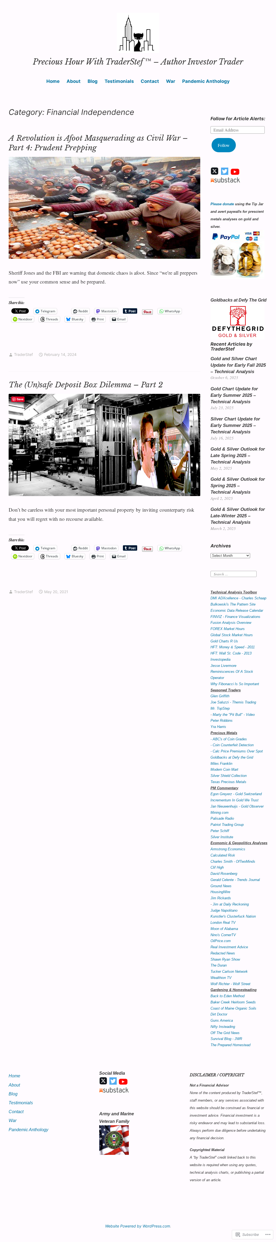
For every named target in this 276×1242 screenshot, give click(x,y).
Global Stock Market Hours (232, 635)
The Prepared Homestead (230, 1045)
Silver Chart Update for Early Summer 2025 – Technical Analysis (235, 425)
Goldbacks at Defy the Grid (232, 757)
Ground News (221, 886)
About (74, 81)
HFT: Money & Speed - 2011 (233, 647)
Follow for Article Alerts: (238, 118)
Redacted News (223, 953)
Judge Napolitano (224, 910)
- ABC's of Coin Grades (229, 739)
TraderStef (23, 354)
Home (53, 81)
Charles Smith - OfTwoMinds (233, 861)
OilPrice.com (221, 941)
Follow (224, 145)
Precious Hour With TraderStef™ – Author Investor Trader (138, 62)
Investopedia (220, 659)
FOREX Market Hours (228, 629)
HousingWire (220, 892)
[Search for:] (234, 574)
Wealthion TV (221, 978)
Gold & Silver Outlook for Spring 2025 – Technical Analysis (238, 486)
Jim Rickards (221, 898)
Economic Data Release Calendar (237, 610)
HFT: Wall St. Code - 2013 (231, 653)
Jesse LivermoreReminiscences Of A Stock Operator (232, 672)
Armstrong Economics (228, 849)
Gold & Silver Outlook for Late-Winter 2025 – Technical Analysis (238, 516)
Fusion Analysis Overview (231, 623)
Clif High (217, 867)
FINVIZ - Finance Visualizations (235, 617)
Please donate (222, 204)
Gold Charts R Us (224, 641)
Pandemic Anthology (206, 81)
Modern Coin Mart (224, 769)
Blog (93, 81)
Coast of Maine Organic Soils (233, 1008)
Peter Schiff (220, 831)
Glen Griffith (220, 696)
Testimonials (119, 81)
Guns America (222, 1020)
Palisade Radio (222, 818)
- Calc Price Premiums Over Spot (237, 751)
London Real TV (223, 923)
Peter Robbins (222, 721)
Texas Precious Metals (228, 782)
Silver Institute (222, 837)
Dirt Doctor (219, 1014)
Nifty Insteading (223, 1027)
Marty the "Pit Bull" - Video (234, 715)
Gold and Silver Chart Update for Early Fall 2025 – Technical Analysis (238, 365)
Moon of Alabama (224, 929)
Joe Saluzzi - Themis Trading (233, 702)
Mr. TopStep (220, 708)
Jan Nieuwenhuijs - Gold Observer (237, 806)
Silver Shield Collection (229, 776)
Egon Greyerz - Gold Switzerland (236, 794)
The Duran (219, 965)
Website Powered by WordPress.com (137, 1226)
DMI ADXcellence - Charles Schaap (238, 598)
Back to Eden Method (227, 996)
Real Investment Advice (229, 947)
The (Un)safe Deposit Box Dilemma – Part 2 (86, 384)
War (170, 81)
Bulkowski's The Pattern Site (233, 604)
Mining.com (220, 813)
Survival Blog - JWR (226, 1039)
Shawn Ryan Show (225, 959)
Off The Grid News (225, 1033)
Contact (150, 81)
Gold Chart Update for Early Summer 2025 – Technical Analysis (234, 395)
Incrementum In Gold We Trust (234, 800)
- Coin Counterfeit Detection (232, 745)
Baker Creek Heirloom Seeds (233, 1002)
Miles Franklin (221, 764)
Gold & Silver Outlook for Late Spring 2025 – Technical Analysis (238, 456)
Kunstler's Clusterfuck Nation (233, 916)
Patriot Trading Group (227, 825)
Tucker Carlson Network (229, 971)
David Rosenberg (224, 874)
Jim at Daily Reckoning (231, 904)
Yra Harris (218, 727)
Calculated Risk (223, 855)
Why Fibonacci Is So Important (235, 684)
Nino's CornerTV (223, 935)
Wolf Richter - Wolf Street (230, 984)
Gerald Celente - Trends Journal (235, 880)
